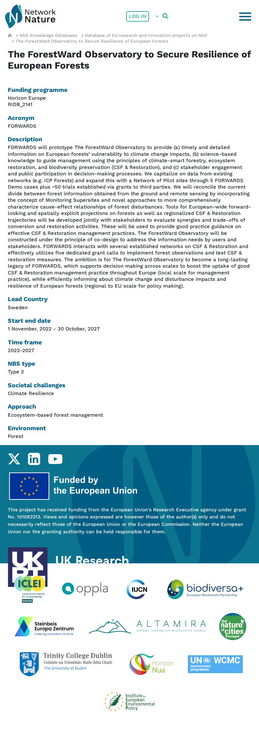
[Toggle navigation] (245, 16)
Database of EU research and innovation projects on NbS (146, 35)
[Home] (30, 16)
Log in (137, 16)
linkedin (34, 459)
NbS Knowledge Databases (48, 35)
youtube (55, 459)
